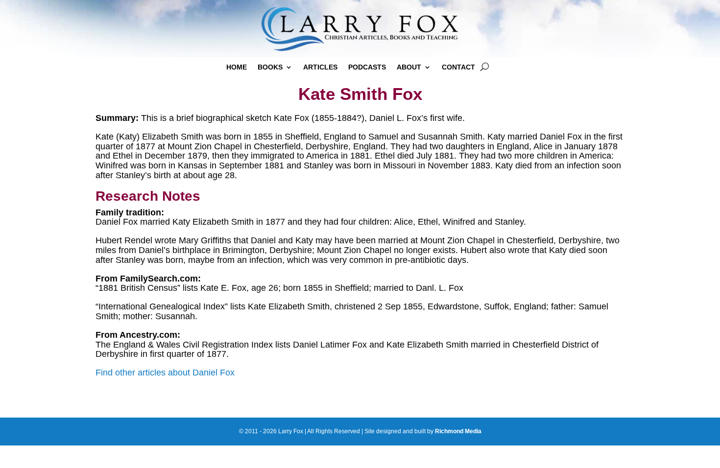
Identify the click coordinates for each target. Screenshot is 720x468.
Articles (320, 67)
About (409, 67)
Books (270, 67)
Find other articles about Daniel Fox (165, 372)
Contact (458, 67)
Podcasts (367, 67)
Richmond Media (458, 431)
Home (236, 67)
